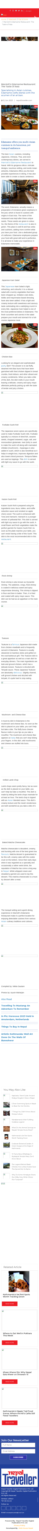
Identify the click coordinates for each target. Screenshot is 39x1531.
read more (10, 1304)
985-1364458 (8, 1501)
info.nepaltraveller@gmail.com (15, 1512)
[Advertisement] (19, 61)
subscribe (18, 1457)
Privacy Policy (19, 1525)
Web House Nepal (26, 1528)
